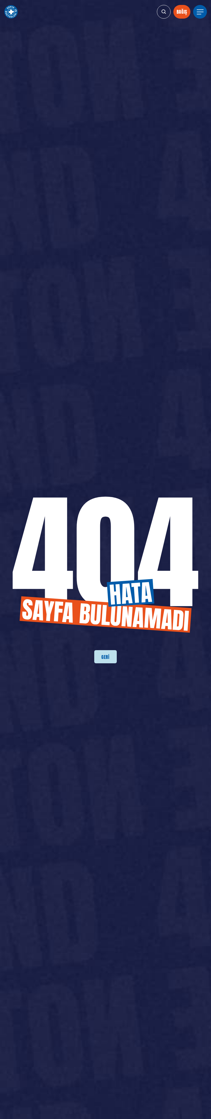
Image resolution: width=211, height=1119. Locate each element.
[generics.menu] (200, 12)
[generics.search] (164, 12)
